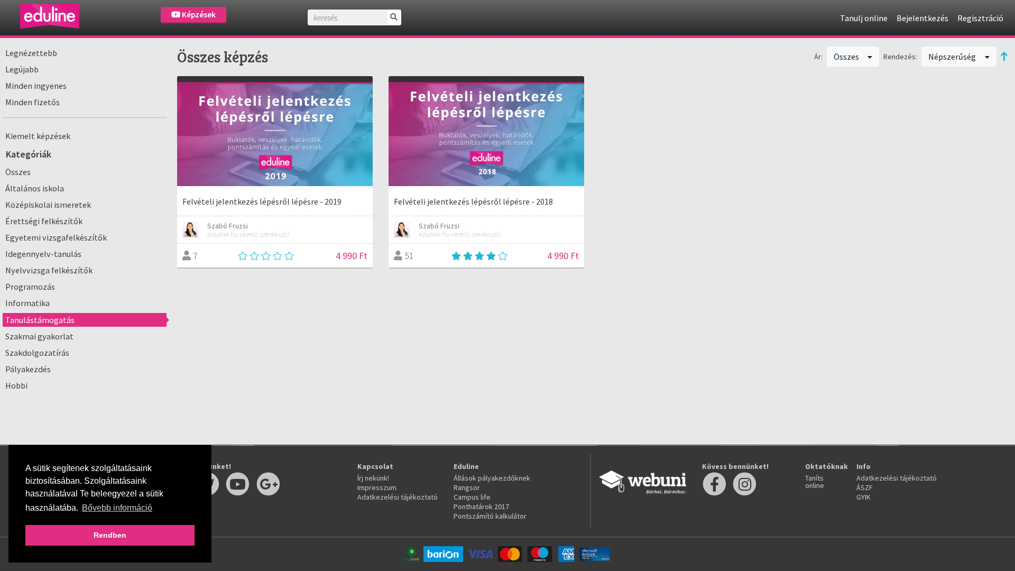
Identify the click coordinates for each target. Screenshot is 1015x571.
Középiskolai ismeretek (48, 204)
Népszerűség (952, 56)
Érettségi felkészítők (43, 221)
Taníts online (814, 481)
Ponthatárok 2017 (481, 506)
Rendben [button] (110, 535)
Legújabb (22, 69)
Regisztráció (980, 18)
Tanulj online (864, 18)
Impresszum (376, 487)
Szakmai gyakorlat (39, 336)
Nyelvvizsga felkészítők (49, 270)
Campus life (472, 497)
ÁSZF (864, 487)
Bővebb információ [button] (117, 507)
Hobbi (16, 385)
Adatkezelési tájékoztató (397, 497)
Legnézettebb (31, 53)
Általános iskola (34, 188)
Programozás (30, 286)
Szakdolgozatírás (37, 352)
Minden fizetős (32, 102)
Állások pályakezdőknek (492, 478)
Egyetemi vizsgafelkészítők (56, 237)
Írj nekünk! (373, 478)
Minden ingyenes (36, 85)
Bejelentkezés (922, 18)
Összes (18, 172)
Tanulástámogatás (40, 320)
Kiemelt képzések (37, 136)
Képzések (198, 15)
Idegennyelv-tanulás (43, 253)
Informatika (27, 303)
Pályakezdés (28, 369)
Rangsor (467, 487)
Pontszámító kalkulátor (490, 516)
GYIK (863, 497)
